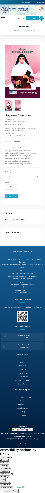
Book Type (8, 172)
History (22, 412)
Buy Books (33, 18)
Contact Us (22, 370)
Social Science (22, 408)
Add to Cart (12, 196)
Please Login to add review (15, 219)
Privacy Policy (23, 377)
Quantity (7, 182)
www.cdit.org (33, 439)
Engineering (22, 405)
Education (22, 415)
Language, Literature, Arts (22, 397)
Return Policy (22, 384)
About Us (22, 366)
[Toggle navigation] (3, 18)
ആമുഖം (16, 31)
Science (22, 401)
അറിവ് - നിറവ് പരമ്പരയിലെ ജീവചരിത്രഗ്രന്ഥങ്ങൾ (16, 123)
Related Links (23, 373)
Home (22, 362)
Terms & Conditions (22, 380)
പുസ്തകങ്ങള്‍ (29, 31)
